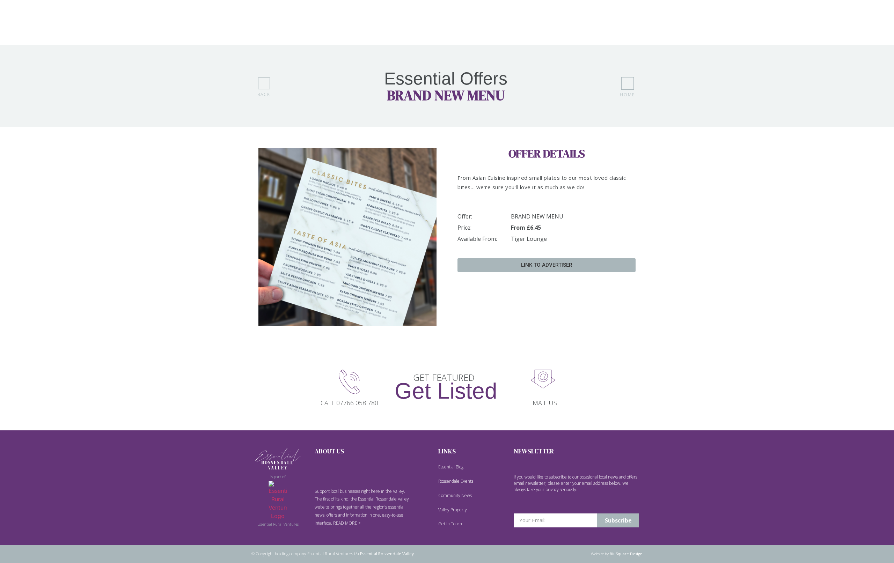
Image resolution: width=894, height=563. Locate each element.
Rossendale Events (455, 481)
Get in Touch (450, 524)
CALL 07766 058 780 (349, 403)
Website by (617, 553)
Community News (455, 495)
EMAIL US (543, 403)
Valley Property (452, 510)
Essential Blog (450, 467)
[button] (546, 265)
